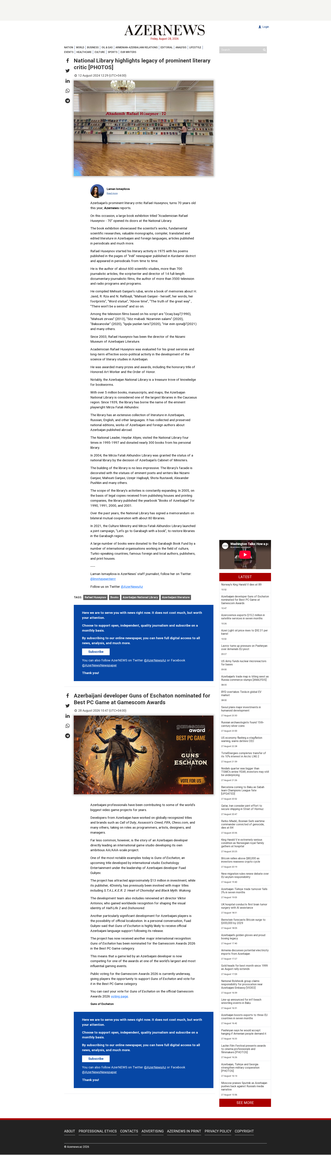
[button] (67, 61)
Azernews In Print (184, 1131)
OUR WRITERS (128, 52)
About (69, 1131)
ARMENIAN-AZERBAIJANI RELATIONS (137, 47)
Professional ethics (98, 1131)
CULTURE (99, 52)
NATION (68, 47)
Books (114, 597)
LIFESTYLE (195, 47)
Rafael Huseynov (95, 597)
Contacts (129, 1131)
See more (245, 1103)
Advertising (153, 1131)
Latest (245, 577)
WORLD (80, 47)
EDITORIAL (167, 47)
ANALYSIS (180, 47)
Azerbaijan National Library (140, 597)
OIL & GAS (107, 47)
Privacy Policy (218, 1131)
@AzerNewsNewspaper (99, 665)
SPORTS (112, 52)
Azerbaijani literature (176, 597)
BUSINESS (93, 47)
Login (265, 26)
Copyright (244, 1131)
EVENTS (68, 52)
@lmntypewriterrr (103, 579)
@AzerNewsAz (132, 587)
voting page (119, 996)
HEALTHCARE (84, 52)
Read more (112, 193)
